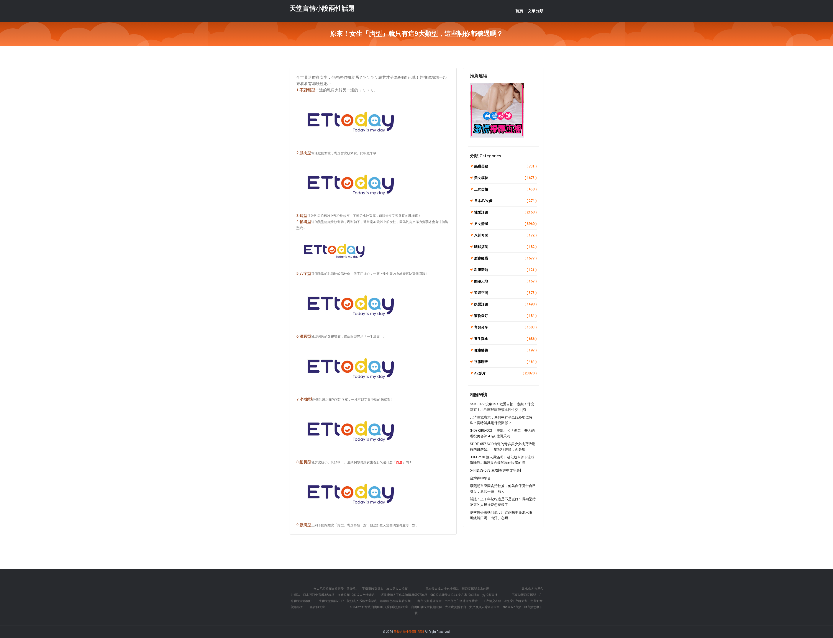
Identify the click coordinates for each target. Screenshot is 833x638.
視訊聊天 (505, 362)
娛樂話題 (505, 304)
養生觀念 (505, 339)
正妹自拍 (505, 189)
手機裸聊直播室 (372, 588)
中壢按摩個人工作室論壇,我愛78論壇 (402, 595)
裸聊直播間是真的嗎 (475, 588)
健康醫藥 (505, 350)
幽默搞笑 (505, 247)
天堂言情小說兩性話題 (322, 8)
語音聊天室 (317, 607)
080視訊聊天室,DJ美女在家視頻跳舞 (454, 595)
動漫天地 (505, 281)
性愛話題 (505, 212)
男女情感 (505, 224)
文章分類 (535, 11)
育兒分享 (505, 327)
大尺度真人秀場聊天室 (484, 607)
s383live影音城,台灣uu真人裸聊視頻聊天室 (379, 607)
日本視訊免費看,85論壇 (319, 595)
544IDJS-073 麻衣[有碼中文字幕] (495, 470)
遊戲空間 (505, 293)
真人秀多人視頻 (397, 588)
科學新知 (505, 270)
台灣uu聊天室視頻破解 (426, 607)
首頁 (519, 11)
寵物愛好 (505, 316)
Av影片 (505, 373)
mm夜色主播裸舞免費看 (461, 601)
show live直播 (512, 607)
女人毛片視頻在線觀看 (328, 588)
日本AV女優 (505, 201)
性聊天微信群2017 (331, 601)
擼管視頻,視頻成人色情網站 (356, 595)
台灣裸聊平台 (480, 478)
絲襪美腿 (505, 166)
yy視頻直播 (490, 595)
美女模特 (505, 178)
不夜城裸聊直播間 (524, 595)
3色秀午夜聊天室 (515, 601)
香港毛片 (353, 588)
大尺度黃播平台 (455, 607)
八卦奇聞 (505, 235)
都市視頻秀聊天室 (429, 601)
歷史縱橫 (505, 258)
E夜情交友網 (492, 601)
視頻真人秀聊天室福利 (362, 601)
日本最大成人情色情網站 (442, 588)
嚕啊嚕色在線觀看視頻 (395, 601)
